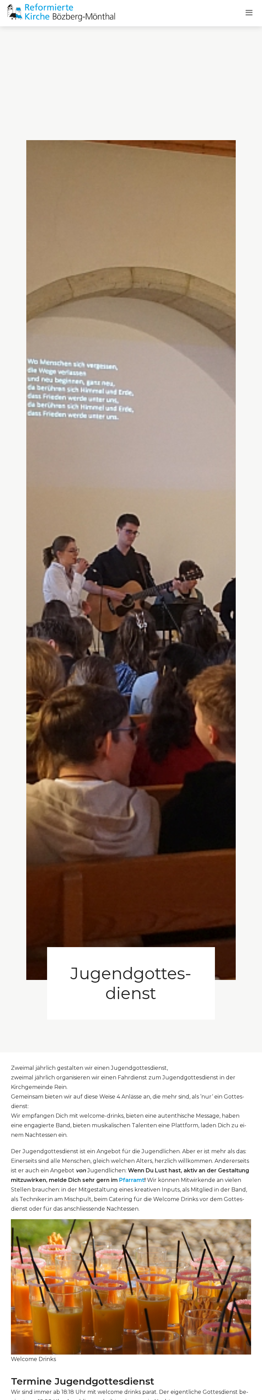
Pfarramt (131, 1180)
